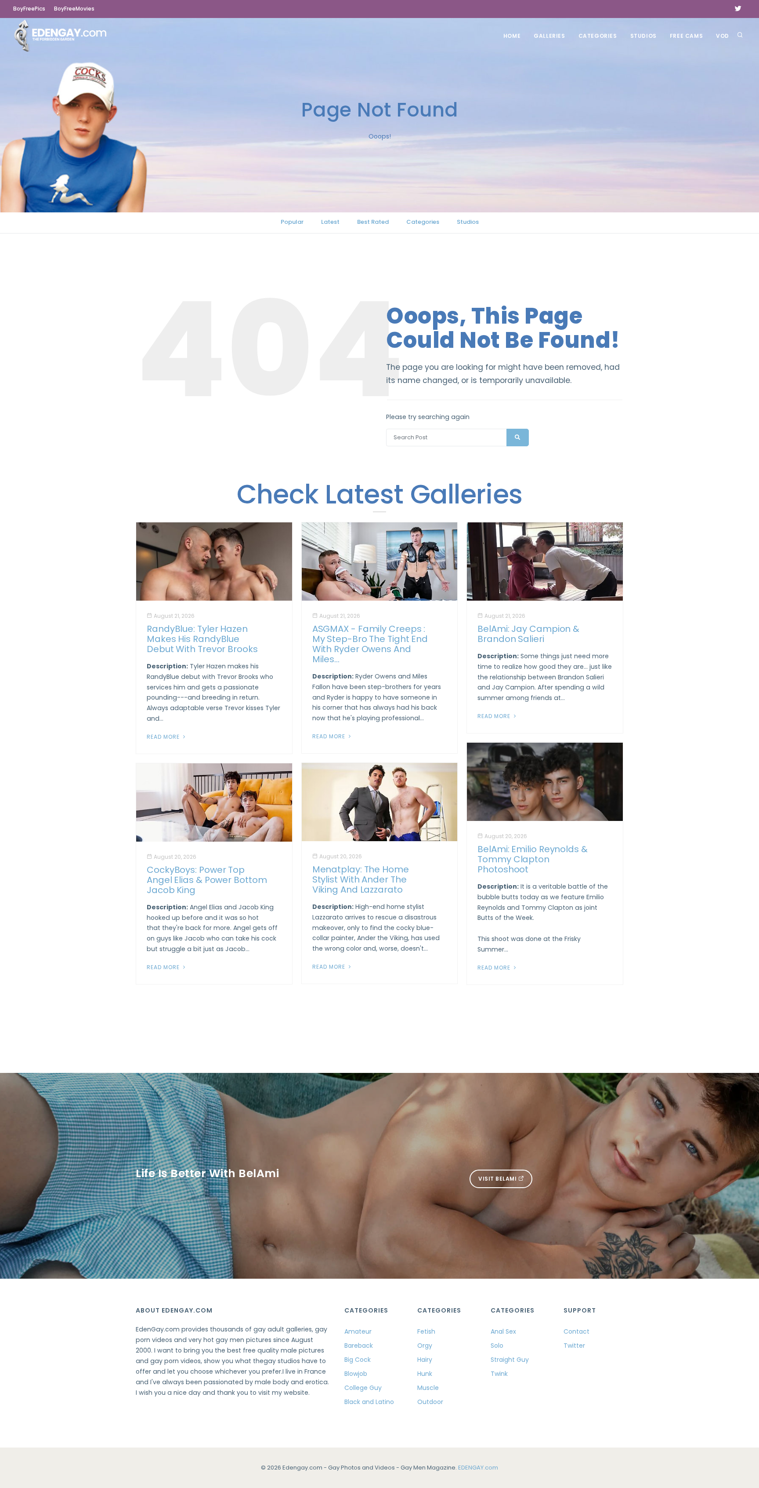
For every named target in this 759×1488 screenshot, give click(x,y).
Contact (576, 1331)
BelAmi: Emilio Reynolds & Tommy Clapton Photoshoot (532, 859)
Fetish (426, 1331)
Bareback (358, 1345)
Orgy (424, 1345)
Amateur (358, 1331)
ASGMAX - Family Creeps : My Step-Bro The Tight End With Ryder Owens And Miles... (370, 644)
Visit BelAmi (498, 1178)
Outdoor (430, 1401)
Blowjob (355, 1373)
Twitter (574, 1345)
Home (511, 36)
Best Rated (373, 222)
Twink (499, 1373)
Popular (292, 222)
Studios (643, 36)
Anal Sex (503, 1331)
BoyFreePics (29, 8)
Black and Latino (369, 1401)
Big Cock (357, 1359)
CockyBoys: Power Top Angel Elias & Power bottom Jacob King (207, 880)
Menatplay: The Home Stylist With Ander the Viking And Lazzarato (360, 879)
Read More (164, 736)
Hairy (424, 1359)
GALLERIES (549, 36)
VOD (722, 36)
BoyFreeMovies (74, 8)
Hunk (424, 1373)
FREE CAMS (686, 36)
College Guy (363, 1387)
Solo (497, 1345)
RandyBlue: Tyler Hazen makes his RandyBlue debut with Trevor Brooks (202, 639)
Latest (330, 222)
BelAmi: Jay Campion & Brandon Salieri (528, 634)
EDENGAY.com (478, 1467)
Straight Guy (510, 1359)
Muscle (428, 1387)
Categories (597, 36)
